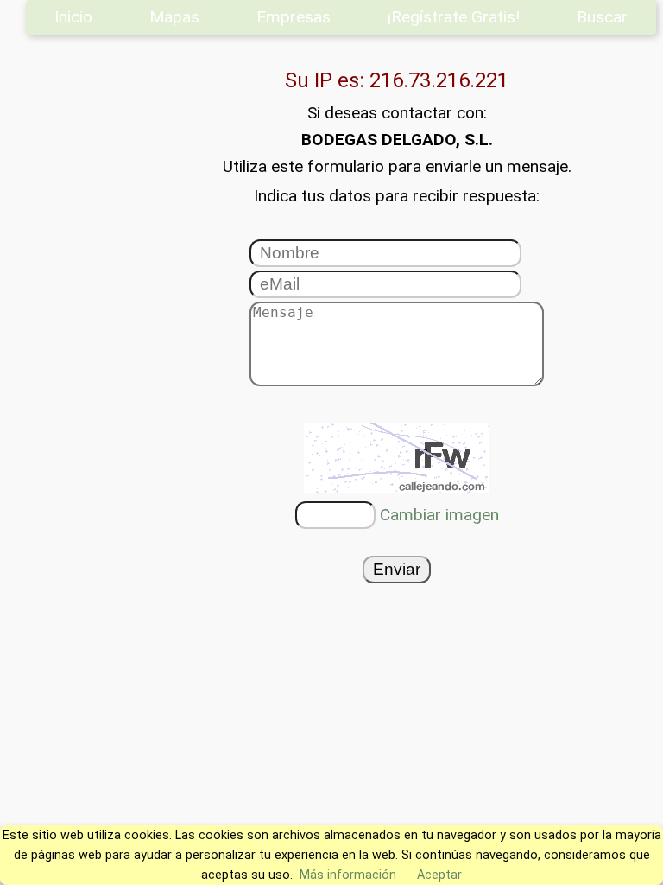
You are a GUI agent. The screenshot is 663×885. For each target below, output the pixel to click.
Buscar (602, 17)
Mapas (174, 17)
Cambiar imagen (439, 515)
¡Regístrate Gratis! (454, 17)
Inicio (73, 17)
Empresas (293, 17)
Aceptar (439, 875)
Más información (348, 875)
